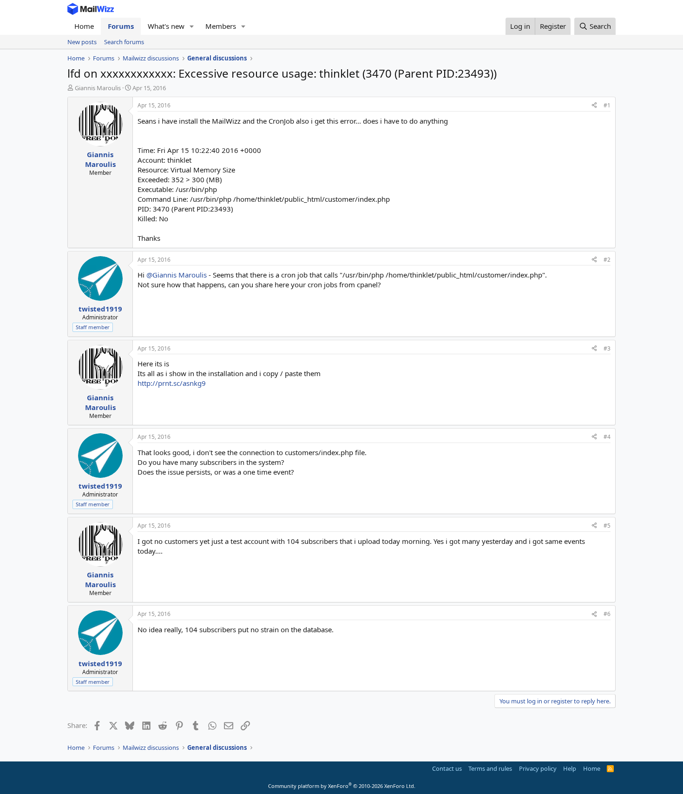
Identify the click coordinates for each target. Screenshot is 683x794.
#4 (607, 437)
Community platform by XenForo (341, 785)
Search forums (124, 42)
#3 (607, 348)
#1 (607, 105)
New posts (82, 42)
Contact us (447, 768)
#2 (607, 260)
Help (569, 768)
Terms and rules (490, 768)
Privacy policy (538, 768)
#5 (607, 525)
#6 (607, 614)
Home (84, 26)
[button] (191, 26)
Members (220, 26)
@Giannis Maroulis (176, 274)
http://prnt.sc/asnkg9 (172, 383)
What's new (166, 26)
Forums (121, 26)
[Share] (594, 105)
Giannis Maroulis (98, 88)
